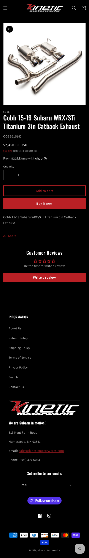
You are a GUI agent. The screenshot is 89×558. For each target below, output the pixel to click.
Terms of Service (20, 357)
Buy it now (44, 203)
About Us (15, 328)
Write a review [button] (44, 277)
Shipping (7, 150)
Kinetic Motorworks (49, 550)
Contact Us (16, 387)
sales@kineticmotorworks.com (41, 451)
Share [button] (12, 236)
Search (13, 377)
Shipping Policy (19, 348)
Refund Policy (18, 338)
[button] (5, 8)
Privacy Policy (18, 367)
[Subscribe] (69, 485)
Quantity (8, 166)
